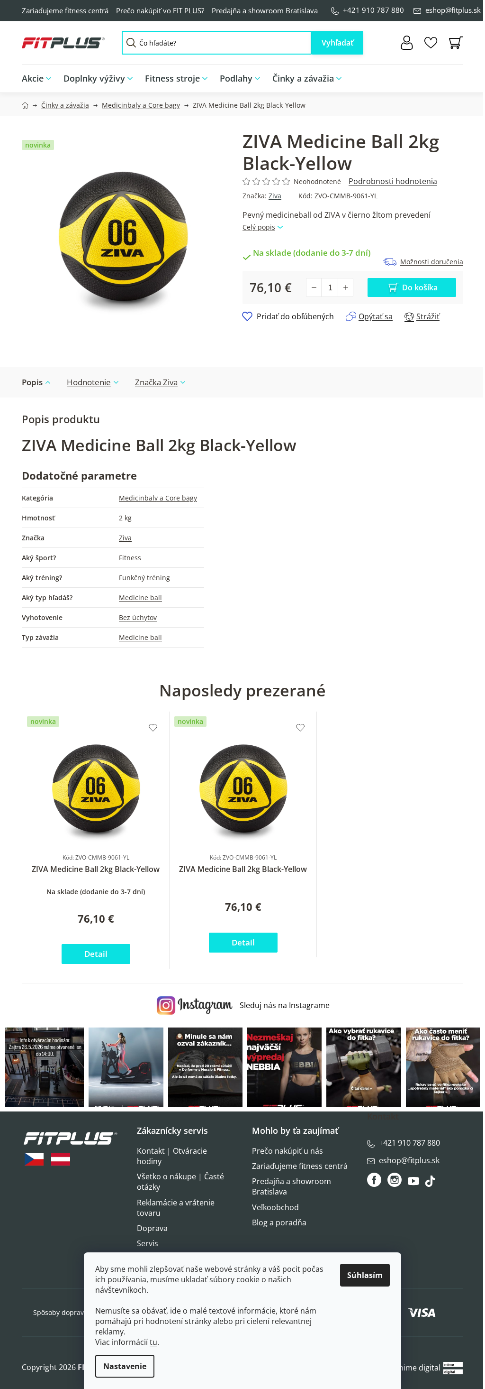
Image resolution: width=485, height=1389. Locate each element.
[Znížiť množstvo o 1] (314, 287)
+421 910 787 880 (373, 10)
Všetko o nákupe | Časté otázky (180, 1181)
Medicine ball (140, 597)
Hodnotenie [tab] (89, 382)
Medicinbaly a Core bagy (158, 497)
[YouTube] (414, 1184)
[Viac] (449, 76)
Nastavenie (124, 1366)
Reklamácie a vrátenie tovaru (176, 1207)
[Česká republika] (34, 1159)
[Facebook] (375, 1180)
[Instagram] (394, 1180)
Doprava (152, 1228)
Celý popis (258, 227)
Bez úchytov (138, 617)
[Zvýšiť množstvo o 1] (345, 287)
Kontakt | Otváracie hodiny (172, 1156)
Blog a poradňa (279, 1222)
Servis (147, 1243)
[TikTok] (431, 1184)
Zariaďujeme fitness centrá (65, 10)
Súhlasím (365, 1275)
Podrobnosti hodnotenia (393, 181)
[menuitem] (39, 79)
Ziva (275, 195)
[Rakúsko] (60, 1159)
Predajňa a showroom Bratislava (265, 10)
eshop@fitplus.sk (453, 10)
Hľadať (337, 43)
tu (153, 1342)
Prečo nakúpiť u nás (287, 1151)
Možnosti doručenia (431, 261)
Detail (96, 953)
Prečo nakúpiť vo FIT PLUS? (160, 10)
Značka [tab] (156, 382)
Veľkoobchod (275, 1207)
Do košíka (420, 287)
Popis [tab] (32, 382)
